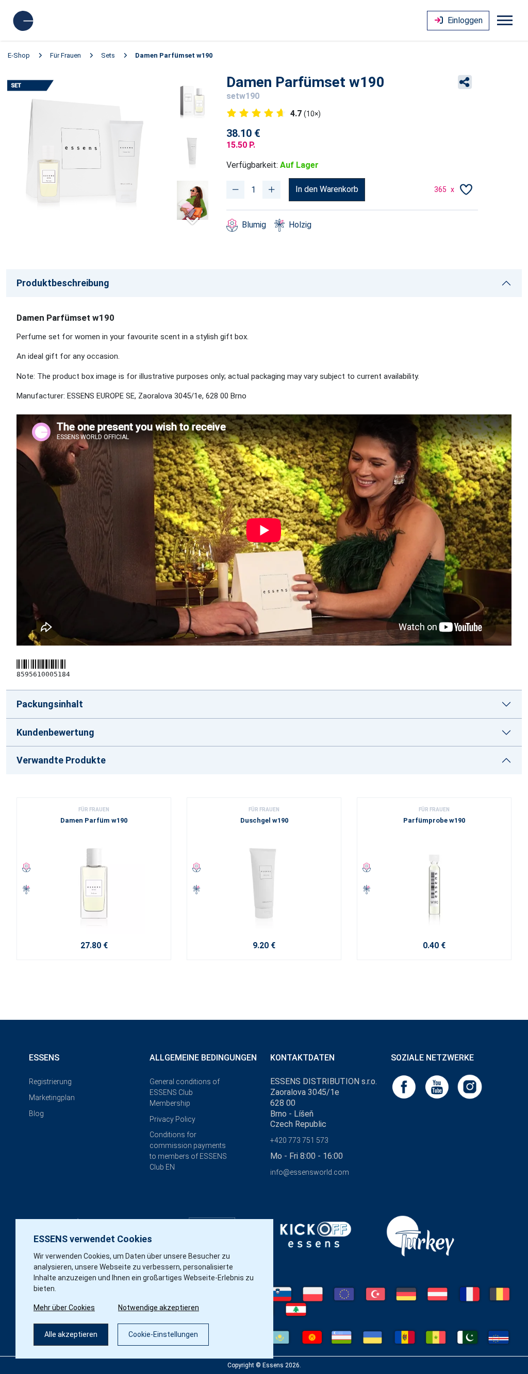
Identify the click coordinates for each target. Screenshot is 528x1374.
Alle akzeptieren (70, 1334)
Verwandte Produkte (61, 760)
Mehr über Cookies (64, 1307)
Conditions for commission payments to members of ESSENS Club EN (188, 1150)
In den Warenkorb (326, 189)
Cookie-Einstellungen (163, 1334)
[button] (192, 217)
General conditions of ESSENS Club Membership (185, 1092)
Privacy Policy (172, 1119)
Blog (36, 1113)
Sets (108, 55)
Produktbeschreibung (62, 282)
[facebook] (405, 1086)
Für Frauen (65, 55)
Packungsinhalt (49, 704)
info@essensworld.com (309, 1172)
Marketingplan (52, 1097)
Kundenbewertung (55, 732)
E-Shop (19, 55)
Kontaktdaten (302, 1058)
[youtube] (438, 1086)
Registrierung (50, 1081)
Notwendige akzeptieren (158, 1307)
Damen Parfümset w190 (173, 55)
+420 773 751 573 (299, 1140)
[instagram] (470, 1086)
